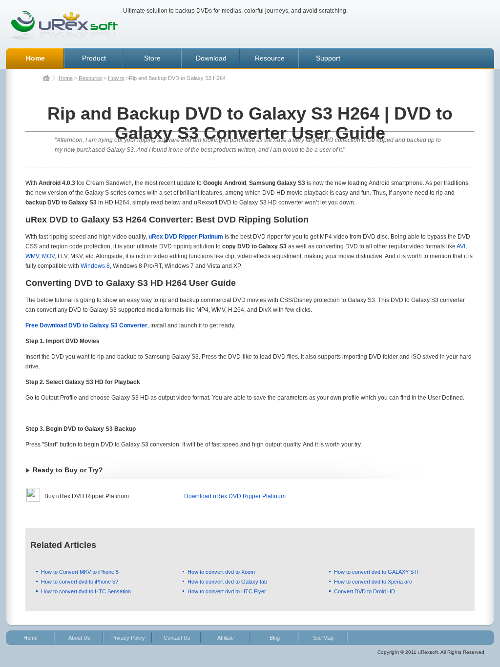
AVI (461, 246)
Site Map (323, 638)
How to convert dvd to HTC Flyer (227, 591)
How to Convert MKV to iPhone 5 (80, 572)
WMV (32, 256)
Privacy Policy (128, 638)
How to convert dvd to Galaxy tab (227, 582)
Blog (275, 638)
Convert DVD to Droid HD (364, 591)
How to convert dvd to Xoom (221, 572)
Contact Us (177, 638)
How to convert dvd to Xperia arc (373, 582)
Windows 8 (95, 266)
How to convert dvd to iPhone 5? (79, 582)
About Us (79, 638)
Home (66, 78)
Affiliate (225, 638)
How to (116, 78)
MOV (48, 256)
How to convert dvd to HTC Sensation (86, 591)
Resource (90, 78)
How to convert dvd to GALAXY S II (376, 572)
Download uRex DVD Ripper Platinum (235, 496)
